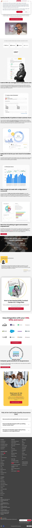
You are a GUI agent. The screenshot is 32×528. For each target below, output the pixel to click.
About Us (1, 478)
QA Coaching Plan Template (15, 464)
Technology (13, 448)
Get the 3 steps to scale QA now (15, 308)
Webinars (23, 442)
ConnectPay (2, 460)
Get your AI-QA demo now (15, 19)
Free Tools (13, 459)
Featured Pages (24, 445)
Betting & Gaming (14, 453)
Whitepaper (24, 448)
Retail (12, 451)
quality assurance (19, 396)
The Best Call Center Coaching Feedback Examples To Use (5, 507)
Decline (26, 11)
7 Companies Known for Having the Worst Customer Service (4, 503)
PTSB (1, 466)
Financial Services (14, 450)
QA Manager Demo (25, 463)
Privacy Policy (2, 486)
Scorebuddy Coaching (3, 444)
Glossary (23, 453)
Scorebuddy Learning (3, 445)
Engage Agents (13, 442)
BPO (11, 447)
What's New (24, 457)
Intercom (2, 453)
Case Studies (24, 447)
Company (2, 477)
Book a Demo (19, 1)
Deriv (1, 456)
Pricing (1, 490)
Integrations (2, 448)
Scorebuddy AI (2, 447)
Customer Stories (3, 451)
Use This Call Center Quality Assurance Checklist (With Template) (4, 513)
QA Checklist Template (14, 460)
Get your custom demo (16, 402)
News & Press (2, 481)
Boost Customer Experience (15, 444)
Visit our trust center (5, 367)
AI (7, 15)
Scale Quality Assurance (15, 441)
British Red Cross (3, 469)
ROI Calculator (24, 1)
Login (28, 1)
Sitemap (1, 492)
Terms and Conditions (3, 484)
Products (2, 439)
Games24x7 (2, 454)
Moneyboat (2, 463)
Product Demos (24, 454)
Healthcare (13, 454)
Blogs (1, 497)
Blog (22, 441)
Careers (1, 487)
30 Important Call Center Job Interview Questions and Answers (5, 500)
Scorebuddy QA (2, 441)
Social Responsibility (3, 489)
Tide (1, 459)
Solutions (13, 439)
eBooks (23, 444)
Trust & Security (2, 483)
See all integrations (15, 342)
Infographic (24, 450)
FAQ (22, 459)
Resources (24, 439)
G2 (22, 456)
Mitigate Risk (13, 445)
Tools (23, 451)
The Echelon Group (3, 472)
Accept (19, 11)
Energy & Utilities (13, 456)
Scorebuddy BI (2, 442)
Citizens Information (3, 457)
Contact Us (2, 480)
